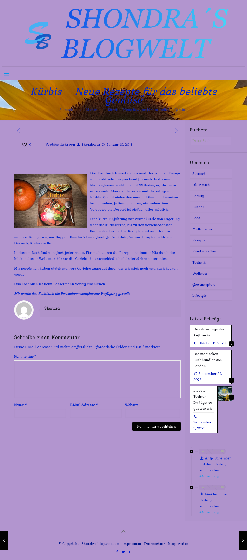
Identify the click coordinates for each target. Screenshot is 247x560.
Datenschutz (155, 543)
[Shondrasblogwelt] (123, 33)
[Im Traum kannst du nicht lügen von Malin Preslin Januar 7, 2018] (4, 540)
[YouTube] (129, 552)
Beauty (198, 196)
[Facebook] (116, 552)
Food (196, 218)
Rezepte (199, 240)
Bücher (91, 109)
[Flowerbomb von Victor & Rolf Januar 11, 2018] (243, 540)
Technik (199, 262)
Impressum (132, 543)
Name (20, 405)
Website (131, 405)
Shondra (89, 144)
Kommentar (25, 356)
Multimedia (202, 229)
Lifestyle (199, 295)
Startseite (67, 109)
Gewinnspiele (203, 284)
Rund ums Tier (204, 251)
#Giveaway (209, 476)
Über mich (201, 185)
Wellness (200, 273)
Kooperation (178, 543)
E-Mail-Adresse (84, 405)
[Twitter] (123, 552)
